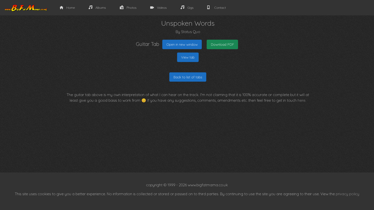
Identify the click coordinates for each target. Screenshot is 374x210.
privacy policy (347, 194)
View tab (188, 57)
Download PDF (222, 44)
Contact (220, 8)
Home (70, 8)
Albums (100, 8)
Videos (162, 8)
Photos (132, 8)
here (301, 100)
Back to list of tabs (187, 77)
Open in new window (182, 44)
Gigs (190, 8)
